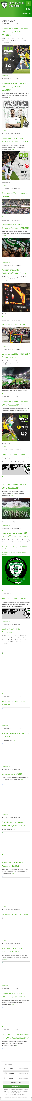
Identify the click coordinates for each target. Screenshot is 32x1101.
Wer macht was (7, 1097)
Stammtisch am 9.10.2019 (12, 774)
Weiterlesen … (6, 75)
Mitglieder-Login (26, 13)
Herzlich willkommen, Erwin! (13, 454)
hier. (10, 42)
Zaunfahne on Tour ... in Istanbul (15, 914)
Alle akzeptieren (16, 1086)
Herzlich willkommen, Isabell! (14, 598)
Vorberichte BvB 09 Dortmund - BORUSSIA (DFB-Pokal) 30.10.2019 (15, 86)
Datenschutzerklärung (23, 1097)
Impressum (14, 1097)
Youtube (10, 1078)
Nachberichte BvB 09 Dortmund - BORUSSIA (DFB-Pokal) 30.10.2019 (15, 31)
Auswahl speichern (16, 1082)
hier (14, 740)
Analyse (10, 1068)
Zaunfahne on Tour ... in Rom (13, 325)
